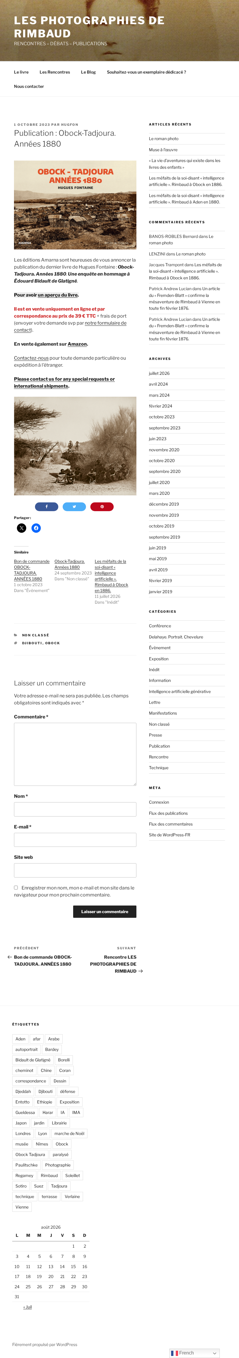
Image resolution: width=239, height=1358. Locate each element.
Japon (21, 1122)
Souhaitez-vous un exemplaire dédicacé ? (146, 71)
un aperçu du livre (58, 295)
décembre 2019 (164, 504)
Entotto (22, 1101)
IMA (76, 1112)
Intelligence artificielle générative (180, 691)
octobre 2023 (162, 416)
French (186, 1352)
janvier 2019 (160, 591)
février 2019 (160, 580)
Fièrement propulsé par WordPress (44, 1344)
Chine (46, 1070)
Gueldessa (25, 1112)
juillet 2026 (159, 373)
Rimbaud (49, 1175)
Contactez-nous (31, 358)
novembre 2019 (164, 515)
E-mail (22, 827)
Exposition (158, 658)
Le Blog (88, 71)
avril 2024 (158, 384)
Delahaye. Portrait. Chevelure (176, 636)
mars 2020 (159, 493)
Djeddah (23, 1091)
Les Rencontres (55, 71)
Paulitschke (26, 1164)
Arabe (53, 1038)
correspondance (30, 1080)
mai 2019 (158, 558)
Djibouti (32, 643)
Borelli (64, 1059)
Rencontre (158, 756)
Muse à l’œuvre (163, 149)
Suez (38, 1185)
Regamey (24, 1175)
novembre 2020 (164, 449)
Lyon (42, 1133)
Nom (21, 796)
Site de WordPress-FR (169, 834)
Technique (158, 767)
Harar (48, 1112)
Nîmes (42, 1143)
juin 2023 (157, 438)
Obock (52, 643)
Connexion (159, 802)
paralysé (60, 1154)
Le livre (21, 71)
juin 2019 (157, 547)
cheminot (24, 1070)
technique (24, 1196)
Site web (23, 857)
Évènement (160, 647)
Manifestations (163, 713)
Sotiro (21, 1185)
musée (21, 1143)
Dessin (60, 1080)
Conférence (160, 625)
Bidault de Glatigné (32, 1059)
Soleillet (72, 1175)
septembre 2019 (164, 537)
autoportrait (26, 1049)
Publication (159, 746)
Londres (23, 1133)
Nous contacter (29, 86)
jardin (39, 1122)
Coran (65, 1070)
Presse (155, 734)
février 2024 (160, 405)
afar (37, 1038)
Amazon (77, 344)
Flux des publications (168, 813)
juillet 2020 (159, 482)
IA (63, 1112)
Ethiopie (44, 1101)
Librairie (59, 1122)
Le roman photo (163, 138)
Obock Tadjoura (30, 1154)
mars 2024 (159, 395)
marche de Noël (69, 1133)
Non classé (36, 635)
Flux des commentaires (171, 823)
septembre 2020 (165, 471)
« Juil (27, 1306)
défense (67, 1091)
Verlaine (72, 1196)
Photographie (58, 1164)
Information (160, 680)
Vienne (22, 1206)
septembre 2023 (164, 427)
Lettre (154, 702)
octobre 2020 (162, 460)
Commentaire (31, 717)
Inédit (154, 669)
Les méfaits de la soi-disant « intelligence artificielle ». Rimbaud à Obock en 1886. (185, 271)
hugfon (69, 125)
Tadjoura (59, 1185)
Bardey (52, 1049)
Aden (20, 1038)
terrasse (49, 1196)
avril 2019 (158, 569)
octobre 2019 (161, 525)
